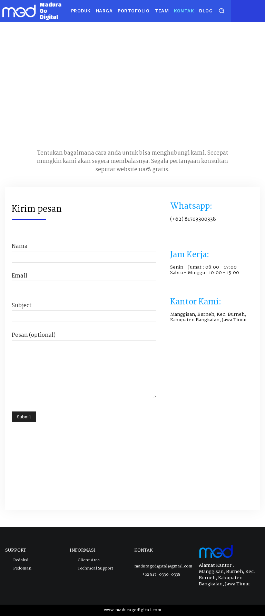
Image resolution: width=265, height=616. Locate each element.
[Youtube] (257, 10)
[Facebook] (237, 10)
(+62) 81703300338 (193, 219)
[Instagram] (247, 10)
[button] (221, 10)
